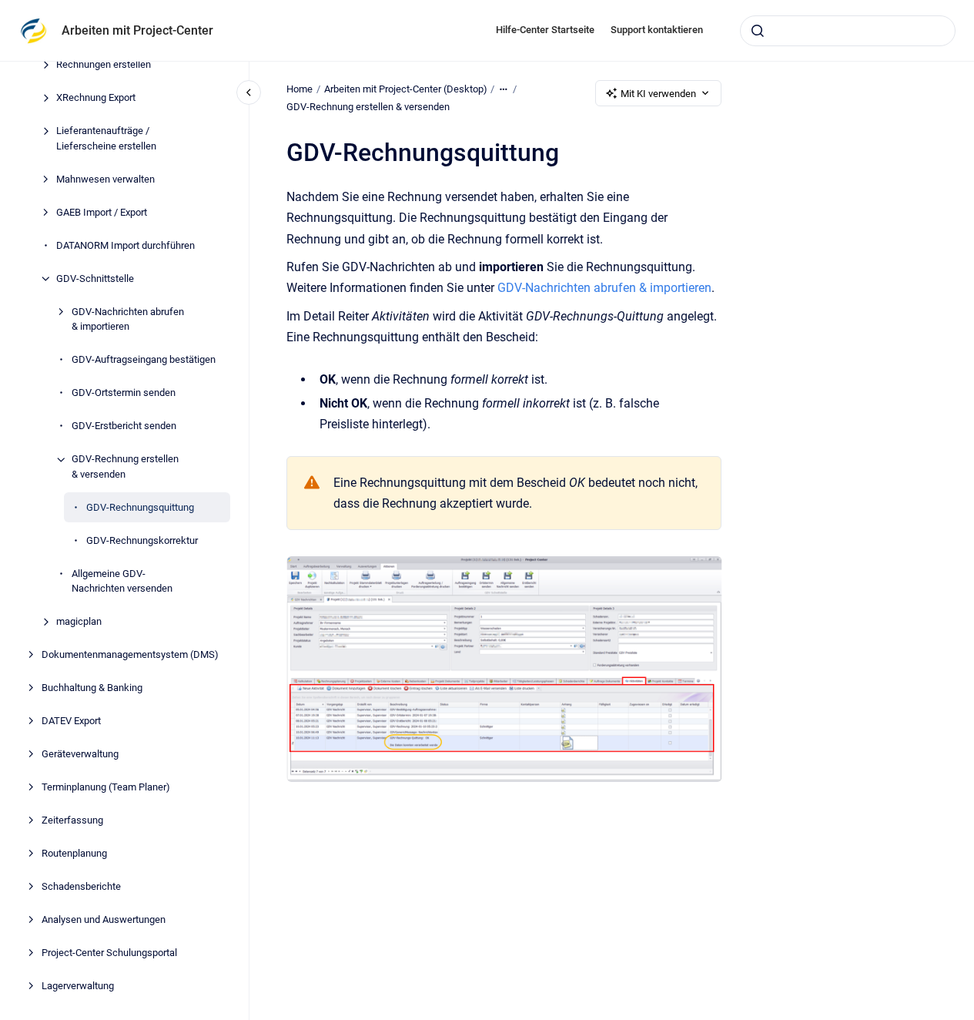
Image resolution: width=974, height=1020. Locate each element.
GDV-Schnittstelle (95, 278)
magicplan (79, 622)
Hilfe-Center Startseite (545, 29)
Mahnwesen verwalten (105, 179)
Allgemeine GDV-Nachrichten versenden (122, 581)
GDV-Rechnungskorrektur (142, 540)
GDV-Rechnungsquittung (140, 507)
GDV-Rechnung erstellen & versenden (125, 467)
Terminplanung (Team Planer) (106, 788)
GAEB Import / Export (101, 212)
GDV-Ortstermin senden (124, 393)
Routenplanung (74, 854)
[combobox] (848, 30)
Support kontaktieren (657, 29)
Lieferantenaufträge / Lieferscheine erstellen (106, 139)
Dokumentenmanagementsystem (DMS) (130, 655)
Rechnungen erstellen (103, 65)
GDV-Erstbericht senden (124, 426)
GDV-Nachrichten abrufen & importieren (128, 319)
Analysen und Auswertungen (104, 920)
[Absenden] (757, 30)
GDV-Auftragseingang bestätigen (144, 360)
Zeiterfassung (72, 821)
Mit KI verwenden (658, 93)
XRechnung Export (96, 98)
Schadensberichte (81, 887)
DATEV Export (71, 721)
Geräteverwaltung (80, 754)
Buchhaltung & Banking (92, 688)
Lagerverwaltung (78, 986)
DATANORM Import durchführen (125, 245)
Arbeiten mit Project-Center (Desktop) (405, 89)
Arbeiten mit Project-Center (137, 30)
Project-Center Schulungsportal (109, 953)
